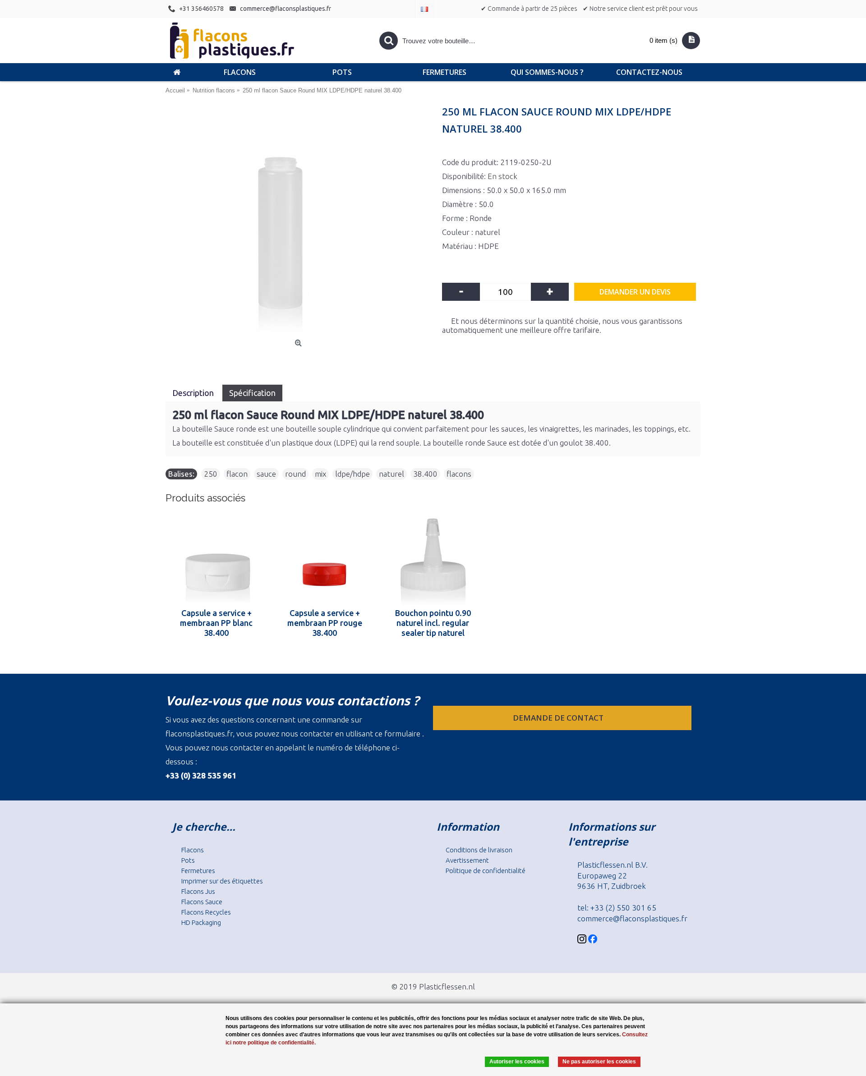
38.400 (425, 473)
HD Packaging (201, 922)
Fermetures (198, 870)
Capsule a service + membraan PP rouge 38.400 (324, 622)
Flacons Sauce (201, 902)
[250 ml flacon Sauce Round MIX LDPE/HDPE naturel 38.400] (299, 222)
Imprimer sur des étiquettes (222, 881)
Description (194, 392)
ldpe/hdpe (352, 473)
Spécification (252, 392)
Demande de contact (559, 718)
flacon (237, 473)
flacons (459, 473)
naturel (391, 473)
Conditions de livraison (479, 850)
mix (320, 473)
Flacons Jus (198, 891)
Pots (188, 860)
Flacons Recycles (206, 912)
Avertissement (467, 860)
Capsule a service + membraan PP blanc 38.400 (216, 622)
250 (210, 473)
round (295, 473)
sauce (266, 473)
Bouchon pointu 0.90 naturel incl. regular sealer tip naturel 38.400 (433, 622)
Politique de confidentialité (485, 870)
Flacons (192, 850)
